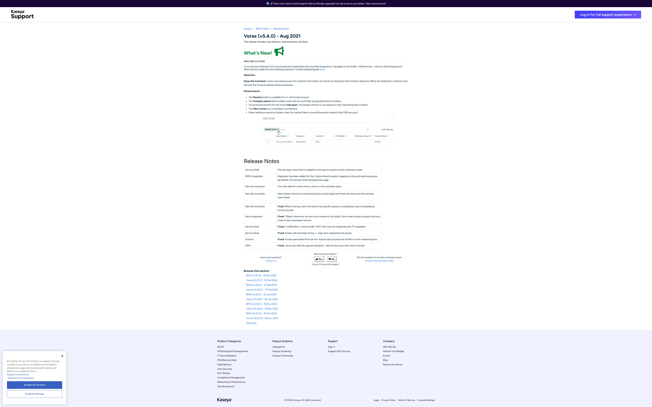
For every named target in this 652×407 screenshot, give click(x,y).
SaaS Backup (224, 364)
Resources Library (392, 364)
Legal (376, 400)
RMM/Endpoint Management (232, 351)
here (322, 69)
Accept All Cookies (34, 385)
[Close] (62, 356)
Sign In (331, 346)
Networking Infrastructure (231, 382)
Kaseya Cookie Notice (18, 374)
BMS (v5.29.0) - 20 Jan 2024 (261, 294)
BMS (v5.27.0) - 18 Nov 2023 (261, 313)
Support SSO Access (339, 351)
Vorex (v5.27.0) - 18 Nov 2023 (262, 318)
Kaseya (247, 28)
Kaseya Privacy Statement (21, 378)
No (333, 259)
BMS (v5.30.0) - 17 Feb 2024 (261, 285)
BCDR (220, 346)
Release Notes (281, 28)
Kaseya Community (283, 355)
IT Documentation (227, 355)
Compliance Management (231, 377)
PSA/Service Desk (227, 360)
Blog (385, 360)
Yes (321, 259)
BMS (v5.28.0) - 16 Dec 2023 (261, 304)
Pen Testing (223, 373)
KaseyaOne (279, 346)
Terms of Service (406, 400)
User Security (224, 368)
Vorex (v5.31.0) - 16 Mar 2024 (261, 280)
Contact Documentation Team (379, 260)
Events (386, 355)
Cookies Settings (426, 400)
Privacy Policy (389, 400)
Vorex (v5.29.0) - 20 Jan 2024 (262, 299)
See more (251, 323)
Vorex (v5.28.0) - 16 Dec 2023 (262, 308)
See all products (225, 386)
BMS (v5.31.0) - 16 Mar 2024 (261, 275)
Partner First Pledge (393, 351)
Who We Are (389, 346)
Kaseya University (282, 351)
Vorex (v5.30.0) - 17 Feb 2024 (262, 289)
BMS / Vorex (262, 28)
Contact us (271, 260)
